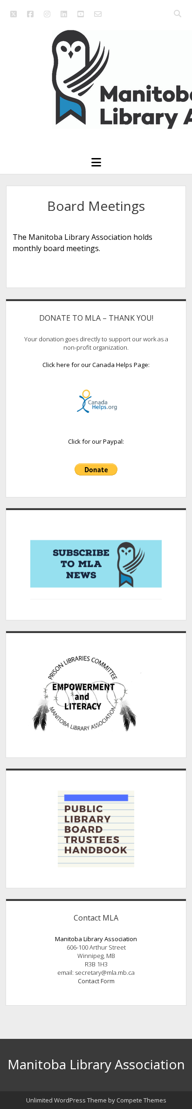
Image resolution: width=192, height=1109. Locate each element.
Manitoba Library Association (96, 1064)
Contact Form (96, 981)
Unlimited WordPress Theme (66, 1100)
